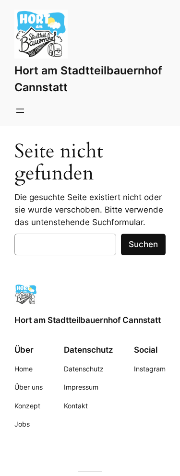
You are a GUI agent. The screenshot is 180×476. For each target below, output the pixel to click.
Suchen (143, 244)
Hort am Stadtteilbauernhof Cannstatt (87, 320)
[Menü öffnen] (20, 111)
